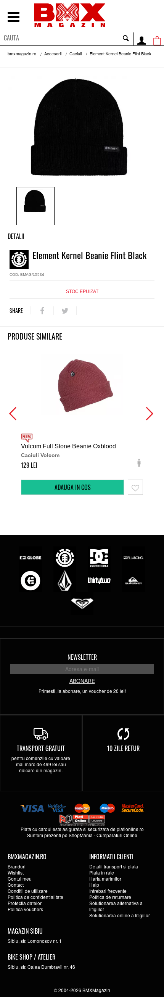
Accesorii (52, 53)
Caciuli (75, 53)
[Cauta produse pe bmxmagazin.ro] (126, 37)
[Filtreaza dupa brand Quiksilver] (133, 580)
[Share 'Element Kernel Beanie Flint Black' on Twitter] (65, 310)
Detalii (16, 236)
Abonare (82, 681)
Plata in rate (101, 872)
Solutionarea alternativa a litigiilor (116, 906)
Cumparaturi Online (116, 835)
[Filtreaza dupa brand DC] (99, 557)
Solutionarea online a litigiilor (119, 915)
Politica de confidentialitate (35, 897)
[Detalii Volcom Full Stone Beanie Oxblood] (82, 384)
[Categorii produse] (13, 18)
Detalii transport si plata (113, 866)
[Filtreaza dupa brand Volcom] (64, 580)
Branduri (17, 866)
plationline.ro (130, 829)
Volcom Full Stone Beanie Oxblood (68, 446)
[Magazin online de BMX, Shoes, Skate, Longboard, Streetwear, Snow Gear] (70, 15)
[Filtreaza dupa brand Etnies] (30, 580)
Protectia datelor (25, 903)
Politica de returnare (110, 897)
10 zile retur (123, 748)
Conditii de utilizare (28, 890)
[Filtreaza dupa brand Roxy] (82, 602)
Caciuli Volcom (40, 455)
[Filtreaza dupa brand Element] (64, 557)
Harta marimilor (105, 878)
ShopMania (81, 835)
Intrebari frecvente (108, 890)
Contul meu (20, 878)
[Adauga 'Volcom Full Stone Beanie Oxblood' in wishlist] (135, 487)
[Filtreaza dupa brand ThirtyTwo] (99, 580)
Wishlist (16, 872)
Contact (16, 884)
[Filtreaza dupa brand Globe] (30, 557)
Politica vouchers (25, 909)
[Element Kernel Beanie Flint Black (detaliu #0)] (35, 206)
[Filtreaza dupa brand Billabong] (133, 557)
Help (94, 884)
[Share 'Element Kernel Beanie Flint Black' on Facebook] (42, 310)
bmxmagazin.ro (22, 53)
